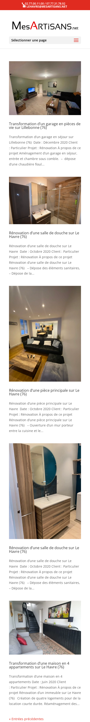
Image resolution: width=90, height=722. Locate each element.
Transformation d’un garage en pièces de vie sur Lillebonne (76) (45, 125)
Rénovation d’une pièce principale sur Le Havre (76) (44, 392)
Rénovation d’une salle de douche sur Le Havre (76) (44, 234)
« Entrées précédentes (26, 719)
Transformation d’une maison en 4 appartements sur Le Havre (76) (39, 665)
